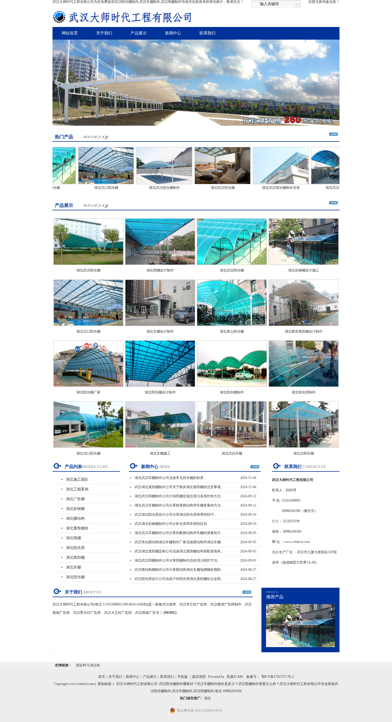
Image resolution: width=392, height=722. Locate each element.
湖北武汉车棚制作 (323, 188)
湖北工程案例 (77, 489)
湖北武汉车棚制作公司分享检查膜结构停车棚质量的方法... (179, 505)
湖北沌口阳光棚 (88, 453)
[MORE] (170, 613)
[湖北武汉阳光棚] (206, 185)
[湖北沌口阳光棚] (88, 449)
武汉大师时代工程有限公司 (137, 684)
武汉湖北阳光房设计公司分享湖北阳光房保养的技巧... (175, 515)
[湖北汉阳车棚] (304, 449)
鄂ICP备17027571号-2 (277, 677)
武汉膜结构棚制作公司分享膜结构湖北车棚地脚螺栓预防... (179, 570)
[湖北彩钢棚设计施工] (304, 267)
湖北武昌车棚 (232, 453)
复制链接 (104, 684)
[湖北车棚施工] (160, 449)
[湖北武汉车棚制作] (323, 185)
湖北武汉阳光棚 (206, 188)
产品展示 (139, 33)
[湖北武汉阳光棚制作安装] (264, 185)
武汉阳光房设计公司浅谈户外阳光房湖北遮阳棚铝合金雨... (179, 579)
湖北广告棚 (75, 499)
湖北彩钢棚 (75, 508)
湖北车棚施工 (160, 453)
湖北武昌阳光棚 (232, 270)
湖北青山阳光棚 (232, 331)
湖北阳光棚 (75, 577)
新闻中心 (173, 33)
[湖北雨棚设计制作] (160, 267)
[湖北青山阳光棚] (232, 328)
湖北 (207, 698)
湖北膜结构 (75, 518)
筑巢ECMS (235, 677)
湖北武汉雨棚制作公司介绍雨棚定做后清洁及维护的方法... (179, 496)
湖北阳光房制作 (304, 392)
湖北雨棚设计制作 (160, 270)
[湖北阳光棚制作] (232, 389)
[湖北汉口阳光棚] (90, 185)
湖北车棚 (73, 567)
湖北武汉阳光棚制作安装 (265, 188)
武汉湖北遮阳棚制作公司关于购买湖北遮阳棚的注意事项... (179, 487)
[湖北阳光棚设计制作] (160, 389)
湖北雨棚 (73, 538)
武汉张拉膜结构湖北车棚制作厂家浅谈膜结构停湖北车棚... (179, 542)
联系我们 (207, 33)
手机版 (182, 677)
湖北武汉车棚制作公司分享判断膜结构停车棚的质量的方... (179, 533)
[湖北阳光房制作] (304, 389)
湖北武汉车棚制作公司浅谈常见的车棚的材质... (170, 478)
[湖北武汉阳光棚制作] (148, 185)
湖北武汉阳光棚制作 (148, 188)
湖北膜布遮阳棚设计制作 (304, 331)
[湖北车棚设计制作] (160, 328)
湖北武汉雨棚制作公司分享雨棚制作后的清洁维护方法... (177, 560)
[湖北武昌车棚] (232, 449)
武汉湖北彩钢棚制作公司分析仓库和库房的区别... (172, 524)
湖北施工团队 (77, 479)
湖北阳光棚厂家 (88, 392)
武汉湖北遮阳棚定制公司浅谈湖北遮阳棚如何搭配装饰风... (179, 551)
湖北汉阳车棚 (303, 453)
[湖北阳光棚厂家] (88, 389)
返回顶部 (199, 677)
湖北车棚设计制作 (160, 331)
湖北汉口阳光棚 (90, 188)
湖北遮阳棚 (75, 557)
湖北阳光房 (75, 548)
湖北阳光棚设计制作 (160, 392)
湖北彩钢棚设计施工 (303, 270)
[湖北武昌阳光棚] (232, 267)
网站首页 (70, 33)
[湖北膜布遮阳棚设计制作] (304, 328)
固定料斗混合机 (88, 665)
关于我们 (104, 33)
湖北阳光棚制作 (232, 392)
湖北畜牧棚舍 (77, 528)
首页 (101, 677)
